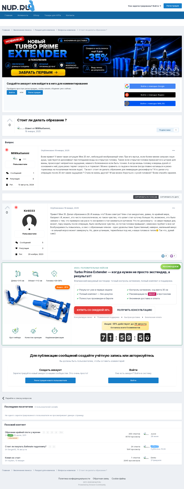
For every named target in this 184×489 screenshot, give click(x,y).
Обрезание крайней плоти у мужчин (23, 432)
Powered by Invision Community (92, 485)
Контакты (70, 15)
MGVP (152, 294)
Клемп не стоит (12, 458)
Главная (8, 15)
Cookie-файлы (119, 478)
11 (61, 432)
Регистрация (173, 6)
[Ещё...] (174, 150)
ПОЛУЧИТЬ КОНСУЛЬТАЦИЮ (134, 310)
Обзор (36, 15)
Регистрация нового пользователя (50, 380)
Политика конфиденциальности (74, 478)
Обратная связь (101, 478)
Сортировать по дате (169, 197)
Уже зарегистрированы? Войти (144, 6)
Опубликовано (55, 150)
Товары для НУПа (52, 15)
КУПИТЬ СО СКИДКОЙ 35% (93, 310)
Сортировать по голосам (146, 197)
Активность (23, 15)
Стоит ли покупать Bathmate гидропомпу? (26, 446)
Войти (12, 92)
